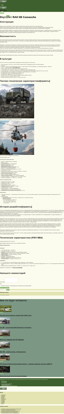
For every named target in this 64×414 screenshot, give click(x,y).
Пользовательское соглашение (6, 383)
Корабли (2, 397)
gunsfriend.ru (2, 379)
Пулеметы (3, 24)
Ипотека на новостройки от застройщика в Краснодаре (10, 410)
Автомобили (3, 394)
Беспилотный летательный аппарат (13, 376)
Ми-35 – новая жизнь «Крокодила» (13, 352)
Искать (8, 289)
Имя (1, 283)
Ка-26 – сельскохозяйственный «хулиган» (15, 327)
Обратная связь (4, 381)
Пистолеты (3, 399)
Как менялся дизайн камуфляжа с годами (8, 409)
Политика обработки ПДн (5, 384)
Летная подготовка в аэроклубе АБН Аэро (15, 315)
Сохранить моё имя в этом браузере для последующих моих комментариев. (16, 285)
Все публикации (4, 382)
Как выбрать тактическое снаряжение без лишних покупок (11, 408)
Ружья (2, 403)
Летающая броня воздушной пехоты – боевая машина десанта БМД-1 (26, 364)
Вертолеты (3, 19)
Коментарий (2, 281)
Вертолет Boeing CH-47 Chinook (12, 340)
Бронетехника (3, 398)
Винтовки (3, 25)
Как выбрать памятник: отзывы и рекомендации (9, 411)
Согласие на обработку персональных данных (9, 385)
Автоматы (3, 23)
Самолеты (3, 18)
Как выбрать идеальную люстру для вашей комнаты (10, 412)
